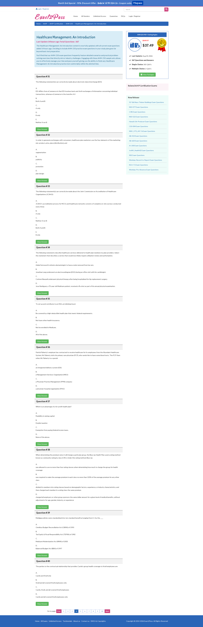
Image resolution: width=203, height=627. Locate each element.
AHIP (45, 24)
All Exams (44, 621)
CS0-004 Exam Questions (138, 126)
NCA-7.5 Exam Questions (138, 165)
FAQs (123, 16)
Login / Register (43, 9)
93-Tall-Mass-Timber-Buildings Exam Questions (146, 102)
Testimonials (67, 621)
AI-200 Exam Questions (138, 146)
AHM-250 (69, 24)
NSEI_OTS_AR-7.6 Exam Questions (142, 131)
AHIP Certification (56, 24)
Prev (58, 611)
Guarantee (114, 16)
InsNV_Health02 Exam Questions (141, 150)
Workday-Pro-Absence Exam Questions (143, 170)
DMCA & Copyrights (98, 621)
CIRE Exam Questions (137, 112)
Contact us (85, 621)
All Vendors (85, 16)
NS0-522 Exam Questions (138, 117)
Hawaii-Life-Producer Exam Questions (143, 122)
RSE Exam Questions (136, 155)
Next (107, 611)
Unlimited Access (99, 16)
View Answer (42, 129)
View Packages (148, 75)
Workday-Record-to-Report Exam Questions (145, 160)
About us (76, 621)
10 (102, 611)
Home (75, 16)
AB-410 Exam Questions (138, 136)
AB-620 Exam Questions (138, 141)
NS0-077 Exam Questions (138, 107)
